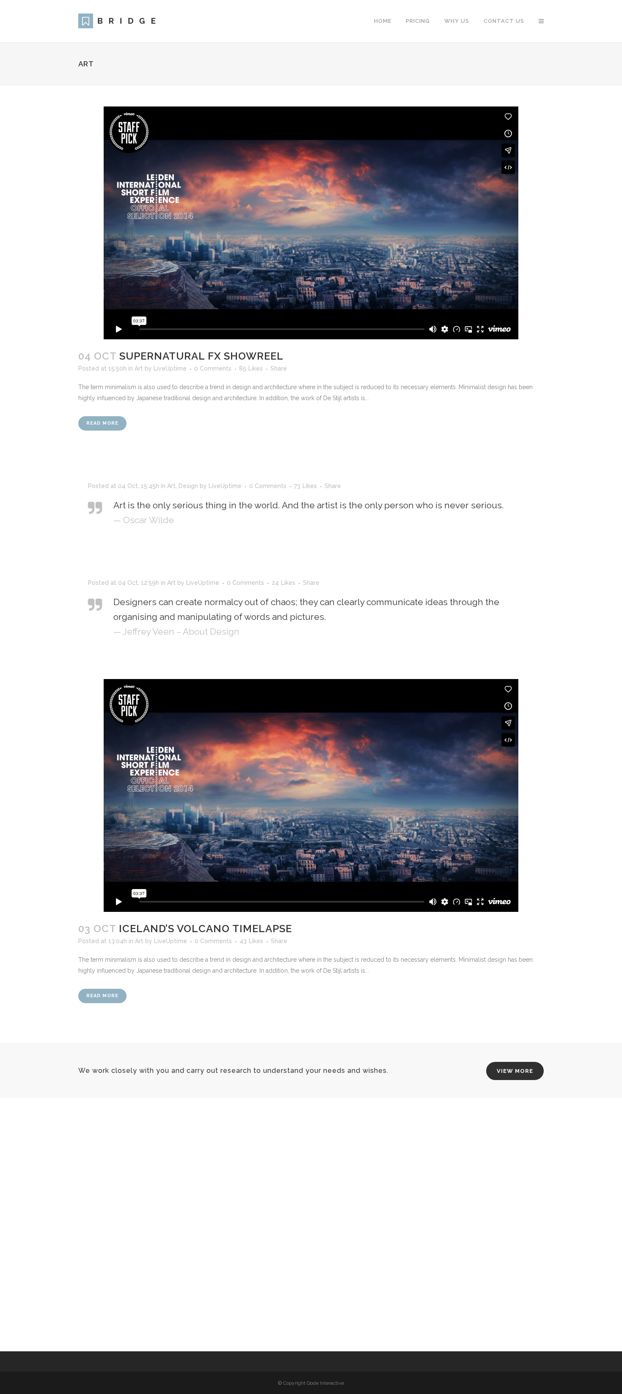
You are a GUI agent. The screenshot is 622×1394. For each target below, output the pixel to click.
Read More (102, 423)
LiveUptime (170, 368)
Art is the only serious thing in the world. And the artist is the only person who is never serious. (308, 505)
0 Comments (212, 368)
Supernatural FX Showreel (201, 356)
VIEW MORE (515, 1071)
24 (283, 583)
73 (305, 486)
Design (188, 486)
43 (251, 941)
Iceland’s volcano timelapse (205, 928)
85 (251, 368)
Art (139, 368)
